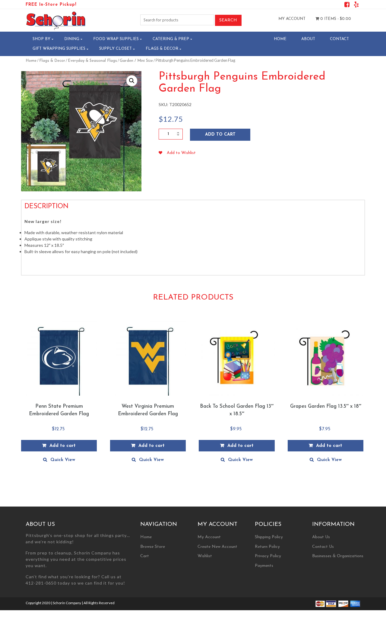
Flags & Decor (162, 49)
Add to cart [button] (62, 446)
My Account (291, 19)
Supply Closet (115, 49)
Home (280, 39)
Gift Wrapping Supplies (59, 49)
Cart (144, 556)
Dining (71, 39)
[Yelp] (356, 5)
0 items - (335, 19)
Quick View (62, 460)
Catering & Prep (171, 39)
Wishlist (205, 556)
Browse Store (152, 547)
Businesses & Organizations (337, 556)
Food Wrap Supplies (116, 39)
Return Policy (267, 547)
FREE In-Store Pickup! (51, 4)
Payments (264, 566)
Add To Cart (220, 134)
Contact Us (323, 547)
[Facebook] (347, 5)
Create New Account (217, 547)
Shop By (41, 39)
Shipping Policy (269, 537)
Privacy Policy (268, 556)
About (308, 39)
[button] (131, 80)
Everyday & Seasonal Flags (92, 61)
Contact (339, 39)
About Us (321, 537)
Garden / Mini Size (136, 61)
